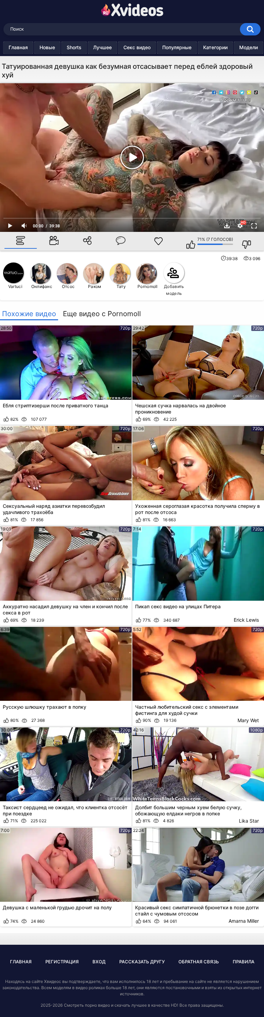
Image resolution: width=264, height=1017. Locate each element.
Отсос (68, 286)
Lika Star (249, 821)
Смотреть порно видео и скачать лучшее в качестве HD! (121, 1005)
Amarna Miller (244, 921)
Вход (99, 961)
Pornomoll (148, 286)
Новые (47, 47)
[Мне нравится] (187, 241)
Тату (121, 286)
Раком (94, 286)
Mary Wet (248, 720)
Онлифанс (41, 286)
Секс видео (137, 47)
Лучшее (102, 47)
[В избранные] (158, 241)
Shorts (74, 47)
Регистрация (62, 961)
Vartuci (15, 286)
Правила (243, 961)
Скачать (227, 226)
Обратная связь (198, 961)
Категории (215, 47)
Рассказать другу (142, 961)
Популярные (176, 47)
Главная (18, 47)
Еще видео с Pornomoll (102, 314)
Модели (248, 47)
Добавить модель (174, 290)
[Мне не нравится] (243, 241)
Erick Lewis (246, 620)
